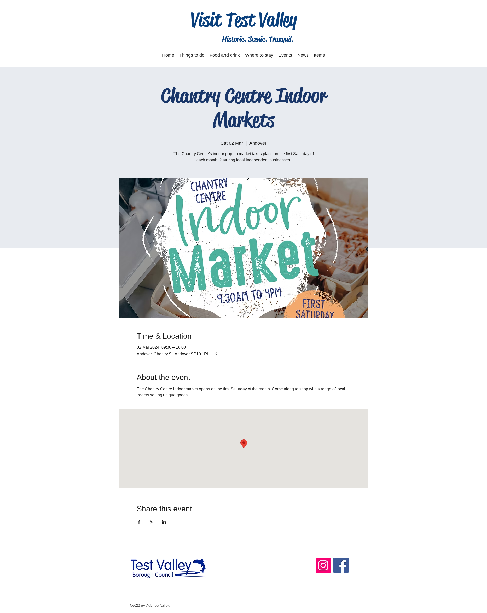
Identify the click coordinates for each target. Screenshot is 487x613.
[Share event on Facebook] (139, 522)
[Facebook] (341, 565)
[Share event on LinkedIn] (164, 522)
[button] (192, 55)
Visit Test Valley (244, 19)
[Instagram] (323, 565)
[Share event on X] (151, 522)
